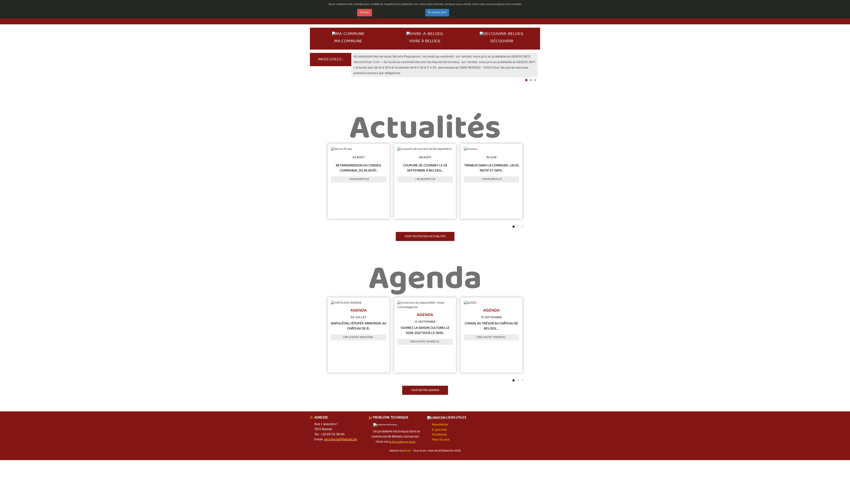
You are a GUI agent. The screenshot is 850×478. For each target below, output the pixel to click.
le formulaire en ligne (402, 441)
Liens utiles (456, 418)
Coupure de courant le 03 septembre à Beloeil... (425, 168)
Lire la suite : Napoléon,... (358, 337)
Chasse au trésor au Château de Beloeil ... (491, 326)
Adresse (321, 418)
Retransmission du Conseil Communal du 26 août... (359, 168)
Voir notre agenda (425, 390)
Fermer (364, 12)
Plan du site (440, 439)
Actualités (425, 132)
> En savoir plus (359, 179)
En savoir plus (437, 12)
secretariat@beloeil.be (340, 439)
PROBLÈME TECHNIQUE (390, 418)
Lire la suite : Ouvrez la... (425, 342)
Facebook (439, 434)
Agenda (425, 283)
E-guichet (439, 429)
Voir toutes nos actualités (425, 236)
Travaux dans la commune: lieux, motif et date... (491, 168)
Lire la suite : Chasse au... (491, 337)
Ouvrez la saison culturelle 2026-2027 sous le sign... (425, 331)
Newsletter (440, 424)
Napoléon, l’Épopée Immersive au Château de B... (358, 326)
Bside (407, 451)
